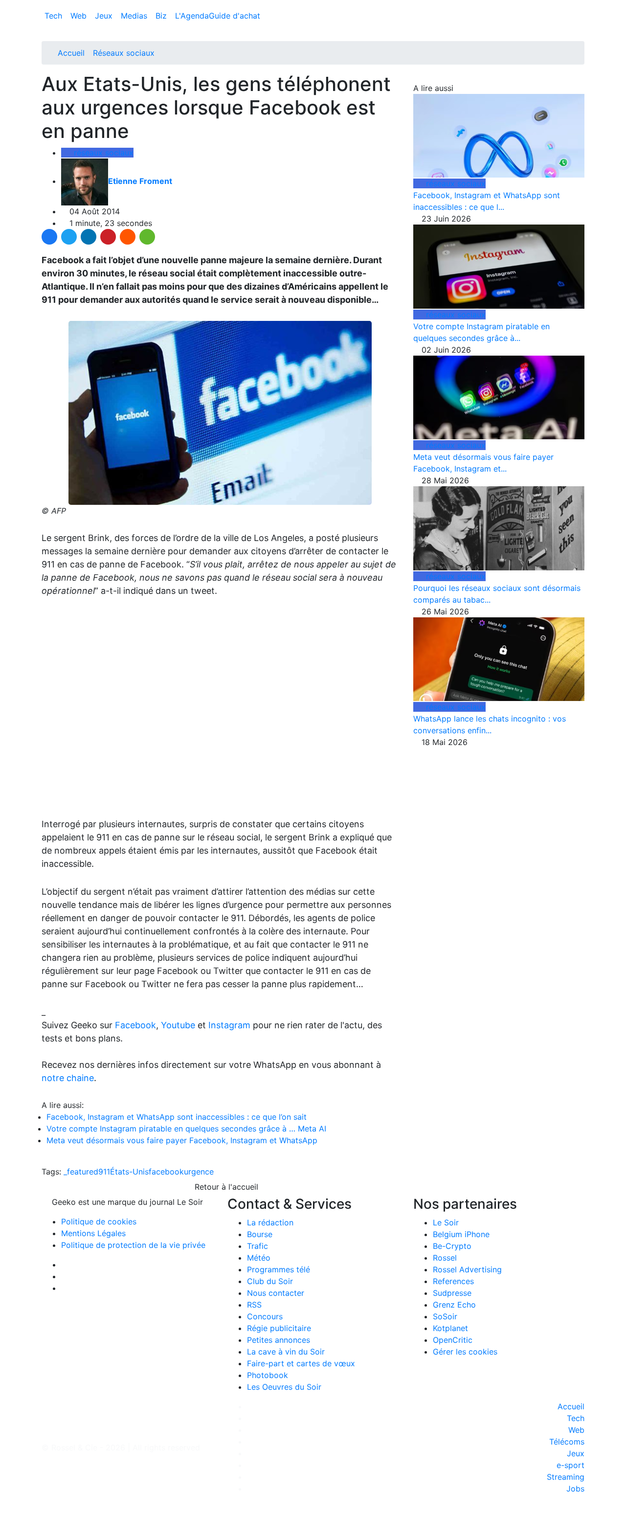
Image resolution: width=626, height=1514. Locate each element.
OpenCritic (452, 1340)
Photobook (267, 1375)
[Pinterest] (108, 237)
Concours (265, 1316)
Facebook (135, 1025)
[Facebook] (49, 237)
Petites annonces (278, 1340)
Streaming (565, 1477)
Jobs (575, 1488)
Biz (162, 16)
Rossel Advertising (467, 1269)
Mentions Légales (93, 1233)
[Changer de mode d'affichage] (579, 6)
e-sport (570, 1465)
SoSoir (445, 1316)
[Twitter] (69, 237)
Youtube (178, 1025)
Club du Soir (270, 1281)
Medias (135, 16)
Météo (258, 1258)
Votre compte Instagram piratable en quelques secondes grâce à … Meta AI (186, 1128)
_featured (81, 1171)
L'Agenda (192, 16)
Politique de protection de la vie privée (133, 1245)
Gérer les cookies (465, 1351)
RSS (254, 1305)
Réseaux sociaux (124, 53)
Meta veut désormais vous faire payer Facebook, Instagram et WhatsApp (181, 1140)
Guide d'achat (234, 16)
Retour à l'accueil (225, 1187)
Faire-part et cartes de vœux (301, 1363)
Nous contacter (275, 1293)
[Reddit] (127, 237)
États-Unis (129, 1171)
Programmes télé (278, 1269)
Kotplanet (450, 1328)
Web (79, 16)
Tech (55, 16)
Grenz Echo (454, 1305)
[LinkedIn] (88, 237)
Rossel (445, 1258)
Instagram (229, 1025)
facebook (166, 1171)
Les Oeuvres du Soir (284, 1387)
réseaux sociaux (102, 153)
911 (104, 1171)
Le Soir (446, 1222)
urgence (199, 1171)
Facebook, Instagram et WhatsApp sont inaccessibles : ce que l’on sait (176, 1117)
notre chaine (68, 1078)
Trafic (257, 1246)
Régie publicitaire (279, 1328)
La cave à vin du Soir (286, 1351)
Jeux (105, 16)
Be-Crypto (452, 1246)
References (453, 1281)
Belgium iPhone (461, 1234)
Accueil (71, 53)
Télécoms (566, 1441)
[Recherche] (581, 18)
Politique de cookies (98, 1221)
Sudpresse (452, 1293)
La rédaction (270, 1222)
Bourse (259, 1234)
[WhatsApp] (147, 237)
